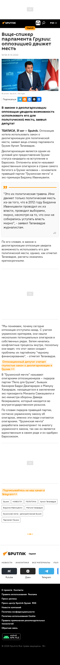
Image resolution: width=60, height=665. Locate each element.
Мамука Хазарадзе (34, 507)
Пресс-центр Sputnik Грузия (16, 603)
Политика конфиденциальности (18, 611)
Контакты (18, 590)
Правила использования (14, 594)
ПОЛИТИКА (31, 501)
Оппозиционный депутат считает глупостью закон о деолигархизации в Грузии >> (27, 365)
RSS (34, 603)
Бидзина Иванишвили (12, 507)
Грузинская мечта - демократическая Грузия (22, 514)
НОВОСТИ (17, 501)
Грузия (6, 501)
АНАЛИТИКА (22, 562)
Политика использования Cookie (19, 616)
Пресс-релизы (9, 598)
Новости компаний (11, 607)
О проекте (7, 590)
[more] (55, 233)
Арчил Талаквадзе (48, 501)
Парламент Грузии (11, 520)
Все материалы (41, 562)
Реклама (32, 594)
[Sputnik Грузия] (10, 24)
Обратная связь (10, 628)
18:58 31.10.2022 (10, 54)
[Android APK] (11, 637)
